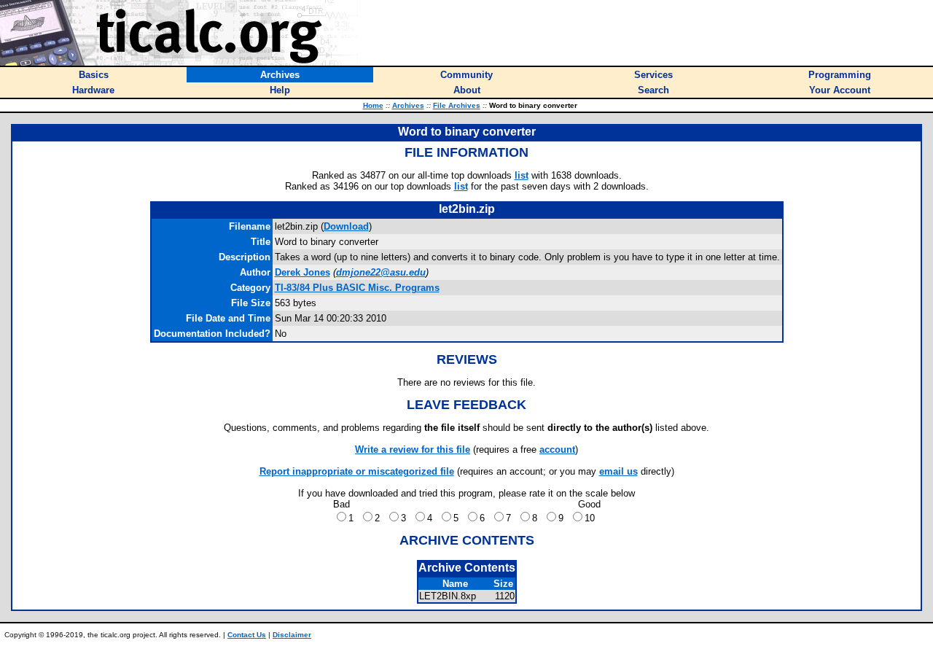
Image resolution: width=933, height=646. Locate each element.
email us (618, 471)
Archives (408, 105)
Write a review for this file (412, 449)
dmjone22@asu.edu (381, 272)
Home (373, 105)
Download (346, 226)
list (521, 175)
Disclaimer (292, 635)
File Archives (456, 105)
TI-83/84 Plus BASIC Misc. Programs (357, 287)
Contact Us (246, 635)
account (557, 449)
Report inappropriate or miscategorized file (356, 471)
